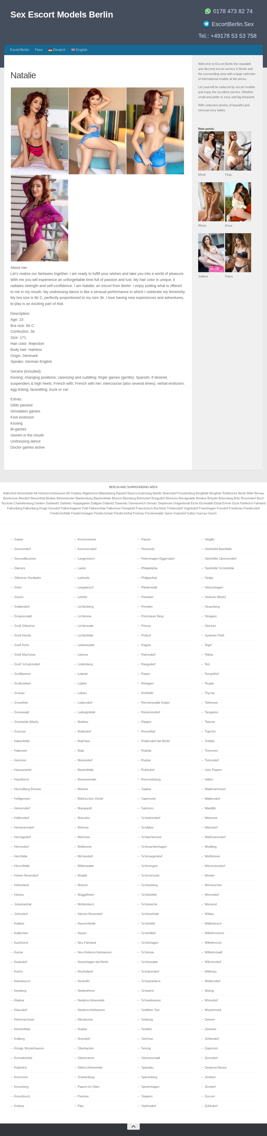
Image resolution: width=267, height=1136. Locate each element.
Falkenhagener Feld (74, 508)
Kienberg (20, 990)
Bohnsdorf (144, 498)
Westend (211, 904)
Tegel (208, 645)
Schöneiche (149, 904)
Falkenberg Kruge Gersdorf (41, 508)
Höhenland (21, 885)
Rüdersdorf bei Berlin (155, 741)
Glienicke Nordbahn (27, 577)
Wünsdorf (211, 1000)
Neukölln (83, 981)
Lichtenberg (85, 606)
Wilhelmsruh (213, 942)
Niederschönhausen (91, 1010)
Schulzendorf (150, 971)
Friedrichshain (103, 513)
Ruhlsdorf (147, 770)
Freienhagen (207, 508)
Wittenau (211, 971)
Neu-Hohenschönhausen (95, 952)
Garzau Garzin (206, 513)
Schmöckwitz (150, 875)
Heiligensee (22, 798)
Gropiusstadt (23, 616)
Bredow (201, 498)
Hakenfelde (22, 741)
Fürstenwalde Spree (159, 513)
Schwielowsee (151, 1000)
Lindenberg (85, 664)
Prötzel (146, 635)
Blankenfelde (102, 498)
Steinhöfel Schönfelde (219, 568)
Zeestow (210, 1029)
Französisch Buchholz (151, 508)
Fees (39, 50)
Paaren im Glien (88, 1086)
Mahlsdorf (84, 731)
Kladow (19, 1000)
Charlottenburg (24, 503)
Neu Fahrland (87, 942)
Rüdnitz (146, 750)
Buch (260, 498)
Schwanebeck (151, 981)
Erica (228, 225)
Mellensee (85, 846)
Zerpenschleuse (216, 1067)
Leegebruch (86, 587)
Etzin (235, 503)
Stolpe (209, 577)
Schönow (147, 952)
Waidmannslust (215, 789)
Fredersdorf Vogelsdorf (182, 508)
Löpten (82, 683)
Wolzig (209, 990)
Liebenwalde (86, 645)
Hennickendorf (24, 827)
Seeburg (147, 1019)
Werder (210, 875)
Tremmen (211, 750)
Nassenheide (87, 923)
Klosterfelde (22, 1029)
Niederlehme (86, 990)
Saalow (146, 789)
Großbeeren (22, 674)
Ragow (146, 645)
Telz (207, 664)
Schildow (147, 827)
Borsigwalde (187, 498)
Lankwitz (84, 577)
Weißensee (212, 856)
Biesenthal (38, 498)
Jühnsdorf (21, 914)
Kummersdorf (87, 549)
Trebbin (210, 741)
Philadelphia (149, 568)
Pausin (146, 539)
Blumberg (129, 498)
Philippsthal (149, 577)
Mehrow (83, 827)
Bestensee (10, 498)
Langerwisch (86, 558)
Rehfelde (147, 693)
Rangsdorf (148, 664)
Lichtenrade (85, 625)
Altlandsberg (106, 493)
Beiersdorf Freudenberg (179, 493)
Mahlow (83, 722)
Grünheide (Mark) (26, 722)
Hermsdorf (21, 846)
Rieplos (146, 722)
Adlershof (9, 493)
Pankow (83, 1096)
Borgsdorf (158, 498)
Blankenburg (84, 498)
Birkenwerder (66, 498)
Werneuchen (213, 885)
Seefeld (146, 1029)
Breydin (212, 498)
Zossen (210, 1096)
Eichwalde (206, 503)
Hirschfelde (22, 866)
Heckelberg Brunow (27, 789)
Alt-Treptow (74, 493)
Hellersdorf (21, 818)
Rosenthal (148, 731)
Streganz (211, 616)
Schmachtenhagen (154, 846)
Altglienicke (90, 493)
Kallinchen (21, 933)
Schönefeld (148, 894)
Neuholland (85, 971)
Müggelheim (86, 894)
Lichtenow (84, 616)
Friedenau (236, 508)
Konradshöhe (23, 1058)
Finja (228, 174)
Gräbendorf (22, 606)
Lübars (82, 693)
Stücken (210, 625)
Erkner (227, 503)
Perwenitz (148, 549)
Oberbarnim (86, 1048)
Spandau (147, 1067)
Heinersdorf (22, 808)
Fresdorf (222, 508)
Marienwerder (87, 779)
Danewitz (121, 503)
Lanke (82, 568)
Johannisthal (22, 904)
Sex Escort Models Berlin (61, 14)
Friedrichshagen (82, 513)
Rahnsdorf (148, 654)
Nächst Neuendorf (90, 914)
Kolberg (19, 1038)
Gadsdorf (179, 513)
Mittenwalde (86, 866)
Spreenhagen (150, 1086)
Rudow (146, 760)
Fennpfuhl (128, 508)
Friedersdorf (251, 508)
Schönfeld (148, 923)
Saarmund (148, 798)
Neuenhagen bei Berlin (93, 962)
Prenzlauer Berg (152, 616)
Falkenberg (14, 508)
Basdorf (121, 493)
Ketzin (18, 971)
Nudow (82, 1029)
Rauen (145, 674)
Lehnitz (82, 597)
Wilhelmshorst (214, 933)
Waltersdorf (212, 798)
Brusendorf (248, 498)
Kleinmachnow (24, 1019)
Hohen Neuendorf (26, 875)
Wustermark (213, 1010)
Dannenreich (137, 503)
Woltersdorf (212, 981)
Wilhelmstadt (213, 952)
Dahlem (39, 503)
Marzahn (84, 818)
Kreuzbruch (22, 1096)
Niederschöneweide (91, 1000)
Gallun (191, 513)
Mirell (201, 174)
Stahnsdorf (148, 1106)
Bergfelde (202, 493)
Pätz (81, 1106)
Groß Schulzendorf (27, 664)
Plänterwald (149, 587)
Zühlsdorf (211, 1106)
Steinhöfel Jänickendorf (220, 558)
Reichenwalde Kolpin (155, 702)
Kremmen (21, 1077)
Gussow (20, 731)
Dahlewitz (52, 503)
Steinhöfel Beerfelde (218, 549)
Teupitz (209, 683)
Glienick (19, 568)
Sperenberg (149, 1077)
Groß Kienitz (22, 635)
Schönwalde (149, 962)
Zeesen (210, 1019)
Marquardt (85, 808)
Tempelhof (212, 674)
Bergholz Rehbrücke (223, 493)
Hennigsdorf (22, 837)
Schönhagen (149, 942)
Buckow (7, 503)
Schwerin (147, 990)
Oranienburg (86, 1077)
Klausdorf (20, 1010)
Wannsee (211, 818)
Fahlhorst (246, 503)
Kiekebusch (22, 981)
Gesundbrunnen (25, 558)
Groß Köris (21, 645)
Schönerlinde (150, 914)
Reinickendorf (150, 712)
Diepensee (165, 503)
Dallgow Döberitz (102, 503)
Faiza (229, 276)
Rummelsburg (151, 779)
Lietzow (83, 654)
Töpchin (210, 731)
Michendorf (85, 856)
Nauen (82, 933)
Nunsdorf (84, 1038)
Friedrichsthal (123, 513)
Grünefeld (21, 702)
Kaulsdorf (20, 962)
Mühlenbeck (86, 904)
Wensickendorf (215, 866)
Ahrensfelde (25, 493)
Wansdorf (211, 827)
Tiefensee (211, 702)
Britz (237, 498)
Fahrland (260, 503)
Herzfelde (20, 856)
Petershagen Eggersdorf (157, 558)
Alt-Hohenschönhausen (49, 493)
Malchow (84, 741)
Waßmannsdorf (215, 837)
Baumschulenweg (139, 493)
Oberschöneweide (90, 1067)
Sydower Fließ (214, 635)
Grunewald (21, 712)
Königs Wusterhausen (29, 1048)
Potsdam (147, 597)
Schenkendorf (150, 818)
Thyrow (210, 693)
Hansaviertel (22, 770)
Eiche (194, 503)
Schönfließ (148, 933)
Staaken (146, 1096)
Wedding (211, 846)
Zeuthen (210, 1077)
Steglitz (210, 539)
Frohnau (138, 513)
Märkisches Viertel (90, 798)
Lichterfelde (85, 635)
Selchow (147, 1038)
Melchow (84, 837)
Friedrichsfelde (60, 513)
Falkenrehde (97, 508)
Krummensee (87, 539)
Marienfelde (85, 770)
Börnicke (172, 498)
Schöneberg (149, 885)
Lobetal (82, 674)
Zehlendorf (212, 1038)
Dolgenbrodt (181, 503)
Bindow (51, 498)
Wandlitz (210, 808)
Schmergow (149, 866)
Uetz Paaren (213, 770)
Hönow (19, 894)
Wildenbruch (213, 923)
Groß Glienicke (24, 625)
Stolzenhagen (214, 587)
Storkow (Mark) (215, 597)
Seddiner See (150, 1010)
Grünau (19, 693)
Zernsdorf (211, 1058)
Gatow (18, 539)
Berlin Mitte (245, 493)
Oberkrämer (86, 1058)
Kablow (19, 923)
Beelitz (157, 493)
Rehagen (147, 683)
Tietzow (210, 722)
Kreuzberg (21, 1086)
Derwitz (152, 503)
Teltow (209, 654)
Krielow (19, 1106)
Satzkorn (147, 808)
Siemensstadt (150, 1058)
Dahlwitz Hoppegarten (75, 503)
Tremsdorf (212, 760)
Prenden (147, 606)
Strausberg (212, 606)
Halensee (20, 750)
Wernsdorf (212, 894)
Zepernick (211, 1048)
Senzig (146, 1048)
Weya (202, 225)
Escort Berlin (19, 50)
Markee (83, 789)
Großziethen (22, 683)
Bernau (259, 493)
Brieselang (226, 498)
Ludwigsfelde (86, 712)
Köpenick (20, 1067)
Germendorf (22, 549)
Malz (81, 750)
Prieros (146, 625)
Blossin (117, 498)
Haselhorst (21, 779)
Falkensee (114, 508)
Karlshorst (21, 942)
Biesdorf (24, 498)
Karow (18, 952)
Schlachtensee (151, 837)
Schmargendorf (151, 856)
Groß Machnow (24, 654)
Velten (209, 779)
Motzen (83, 885)
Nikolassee (85, 1019)
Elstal (218, 503)
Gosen (18, 597)
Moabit (82, 875)
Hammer (20, 760)
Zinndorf (210, 1086)
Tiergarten (211, 712)
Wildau (209, 914)
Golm (18, 587)
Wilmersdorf (213, 962)
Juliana (203, 276)
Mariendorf (85, 760)
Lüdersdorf (85, 702)
